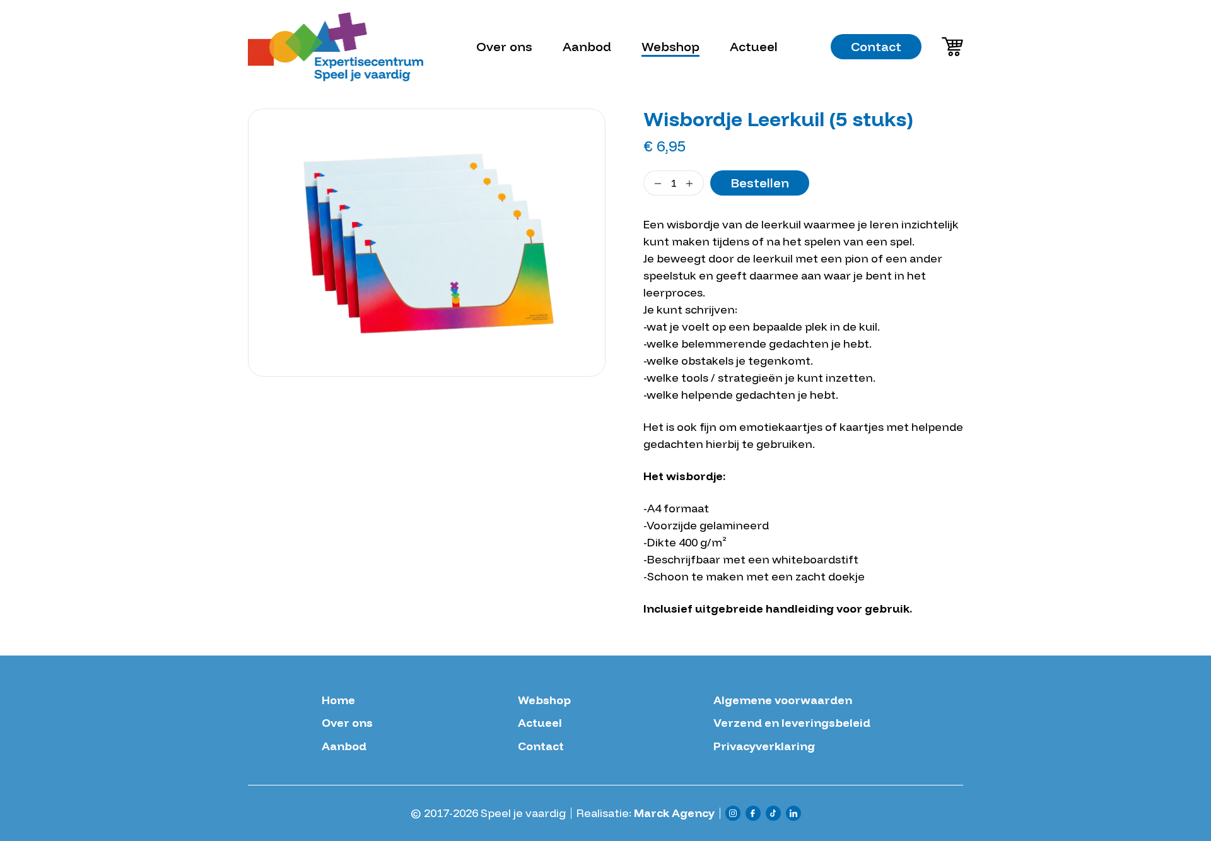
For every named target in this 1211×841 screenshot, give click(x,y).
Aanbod (587, 46)
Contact (876, 46)
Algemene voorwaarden (782, 700)
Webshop (670, 46)
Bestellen (759, 183)
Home (338, 700)
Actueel (754, 46)
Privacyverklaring (764, 746)
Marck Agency (674, 813)
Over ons (504, 46)
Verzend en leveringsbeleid (791, 723)
